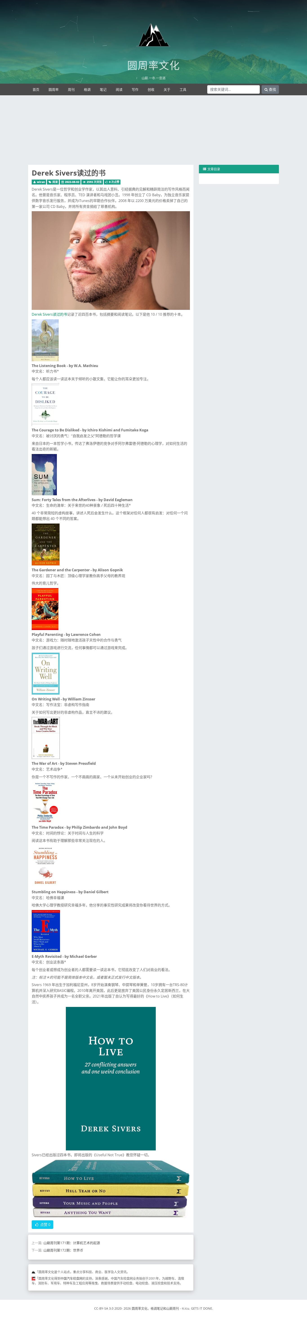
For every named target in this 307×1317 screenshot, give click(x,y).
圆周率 (54, 89)
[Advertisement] (153, 131)
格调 (87, 89)
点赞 (44, 1224)
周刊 (71, 89)
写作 (135, 89)
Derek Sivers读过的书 (69, 173)
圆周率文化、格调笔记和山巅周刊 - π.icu (160, 1308)
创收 (151, 89)
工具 (183, 89)
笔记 (103, 89)
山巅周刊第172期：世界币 (63, 1250)
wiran (41, 182)
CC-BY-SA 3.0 (103, 1308)
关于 (167, 89)
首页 (36, 89)
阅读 (119, 89)
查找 (272, 89)
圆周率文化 (153, 65)
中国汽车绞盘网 (71, 1278)
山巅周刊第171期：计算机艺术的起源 (71, 1243)
